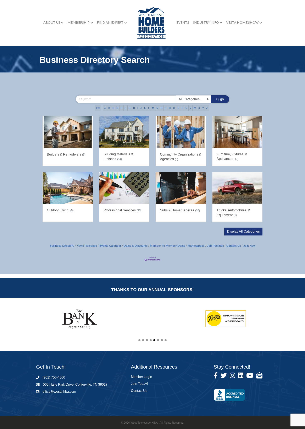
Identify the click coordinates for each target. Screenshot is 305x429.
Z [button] (207, 108)
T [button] (182, 108)
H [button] (134, 108)
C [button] (113, 108)
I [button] (137, 108)
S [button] (178, 108)
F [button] (125, 108)
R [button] (174, 108)
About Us (51, 22)
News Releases (87, 245)
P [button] (165, 108)
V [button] (190, 108)
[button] (243, 231)
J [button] (141, 108)
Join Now (249, 245)
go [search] (222, 99)
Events (182, 22)
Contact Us (233, 245)
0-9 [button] (98, 108)
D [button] (117, 108)
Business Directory (62, 245)
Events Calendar (110, 245)
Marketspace (196, 245)
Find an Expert (110, 22)
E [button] (121, 108)
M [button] (153, 108)
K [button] (145, 108)
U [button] (186, 108)
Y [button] (203, 108)
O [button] (161, 108)
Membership (78, 22)
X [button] (199, 108)
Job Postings (215, 245)
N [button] (157, 108)
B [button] (109, 108)
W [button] (195, 108)
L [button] (148, 108)
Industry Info (206, 22)
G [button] (130, 108)
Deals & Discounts (136, 245)
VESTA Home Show (242, 22)
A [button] (105, 108)
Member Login (141, 377)
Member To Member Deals (167, 245)
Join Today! (139, 383)
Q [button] (170, 108)
